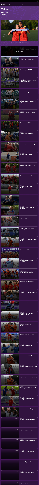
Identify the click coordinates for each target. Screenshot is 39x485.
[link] (9, 4)
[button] (23, 4)
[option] (19, 51)
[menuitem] (10, 4)
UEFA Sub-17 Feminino (3, 4)
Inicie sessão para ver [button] (20, 30)
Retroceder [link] (4, 14)
